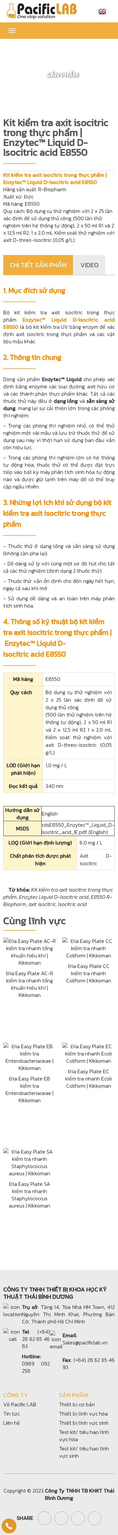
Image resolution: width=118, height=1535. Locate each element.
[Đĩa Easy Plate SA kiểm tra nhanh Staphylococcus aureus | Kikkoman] (29, 1161)
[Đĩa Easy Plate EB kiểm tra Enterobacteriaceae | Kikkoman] (29, 1056)
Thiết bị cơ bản (77, 1404)
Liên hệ (11, 1423)
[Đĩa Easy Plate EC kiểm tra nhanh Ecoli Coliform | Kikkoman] (88, 1052)
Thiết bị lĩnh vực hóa (83, 1414)
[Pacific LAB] (42, 10)
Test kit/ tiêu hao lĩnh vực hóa (84, 1435)
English (50, 814)
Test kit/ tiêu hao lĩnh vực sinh (84, 1452)
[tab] (38, 265)
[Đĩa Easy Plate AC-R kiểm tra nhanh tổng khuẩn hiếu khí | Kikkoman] (29, 951)
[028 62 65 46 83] (9, 1526)
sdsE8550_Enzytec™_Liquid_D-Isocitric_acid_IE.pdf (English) (78, 828)
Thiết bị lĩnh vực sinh (83, 1423)
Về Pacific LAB (19, 1404)
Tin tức (11, 1414)
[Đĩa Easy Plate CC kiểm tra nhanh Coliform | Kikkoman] (88, 947)
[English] (102, 11)
